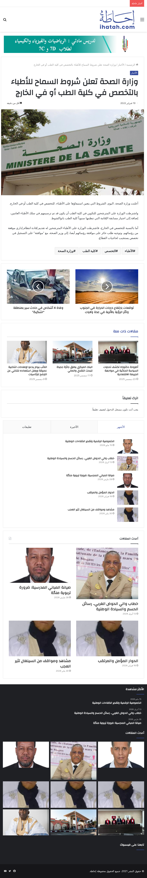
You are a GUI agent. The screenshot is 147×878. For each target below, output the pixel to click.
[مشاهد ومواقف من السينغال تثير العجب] (127, 514)
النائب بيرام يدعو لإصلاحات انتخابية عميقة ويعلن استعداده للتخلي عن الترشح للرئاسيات (27, 371)
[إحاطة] (117, 19)
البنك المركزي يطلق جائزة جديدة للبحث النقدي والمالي (74, 369)
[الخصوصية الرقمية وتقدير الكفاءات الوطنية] (127, 446)
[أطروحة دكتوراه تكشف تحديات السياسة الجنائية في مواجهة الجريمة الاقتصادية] (118, 352)
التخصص (110, 251)
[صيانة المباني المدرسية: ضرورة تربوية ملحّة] (127, 480)
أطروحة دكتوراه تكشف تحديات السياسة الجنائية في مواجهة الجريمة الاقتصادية (120, 371)
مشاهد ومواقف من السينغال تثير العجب (91, 509)
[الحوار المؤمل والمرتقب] (127, 497)
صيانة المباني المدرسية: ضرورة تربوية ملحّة (90, 475)
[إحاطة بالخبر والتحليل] (73, 44)
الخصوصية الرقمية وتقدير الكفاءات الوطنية (89, 441)
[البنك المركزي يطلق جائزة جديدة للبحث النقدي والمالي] (73, 352)
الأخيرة (74, 427)
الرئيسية (131, 64)
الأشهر (121, 427)
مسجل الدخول (114, 409)
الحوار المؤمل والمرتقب (100, 492)
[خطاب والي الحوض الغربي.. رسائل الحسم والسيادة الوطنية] (127, 463)
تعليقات (26, 427)
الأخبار (121, 64)
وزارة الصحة (66, 251)
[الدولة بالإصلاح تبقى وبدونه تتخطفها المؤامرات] (26, 794)
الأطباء (129, 251)
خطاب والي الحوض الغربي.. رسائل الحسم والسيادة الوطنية (80, 458)
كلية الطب (89, 251)
